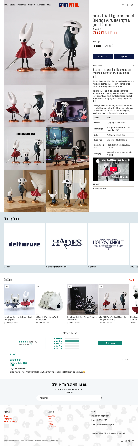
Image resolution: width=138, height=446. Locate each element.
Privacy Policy (51, 416)
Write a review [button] (110, 343)
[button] (58, 341)
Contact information (54, 440)
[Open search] (123, 5)
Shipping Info (96, 184)
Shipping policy (45, 440)
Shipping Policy (8, 419)
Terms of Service (52, 419)
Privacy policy (30, 440)
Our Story (50, 424)
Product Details (97, 65)
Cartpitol (9, 440)
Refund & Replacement (99, 189)
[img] (15, 360)
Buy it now (124, 56)
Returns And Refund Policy (11, 421)
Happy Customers (52, 426)
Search (6, 416)
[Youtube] (133, 441)
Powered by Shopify (15, 440)
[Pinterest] (129, 441)
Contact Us (50, 421)
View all (131, 280)
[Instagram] (125, 441)
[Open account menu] (127, 5)
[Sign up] (98, 398)
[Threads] (122, 441)
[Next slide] (132, 246)
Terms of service (38, 440)
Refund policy (24, 440)
